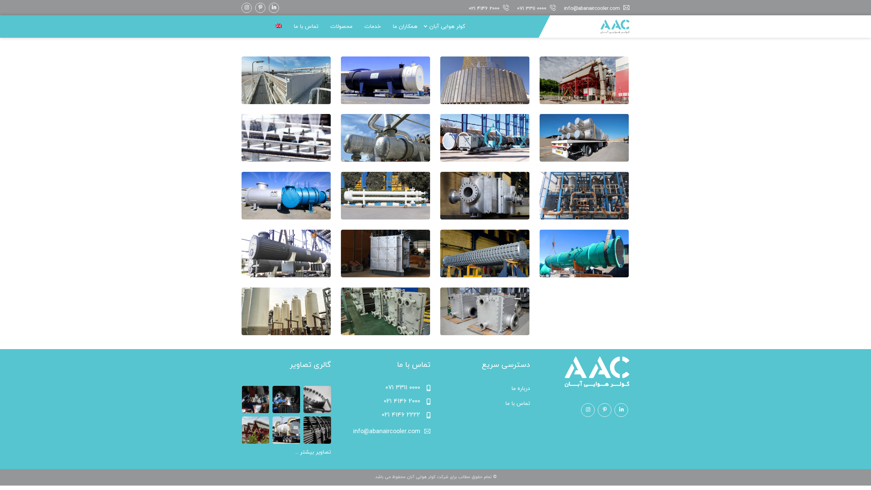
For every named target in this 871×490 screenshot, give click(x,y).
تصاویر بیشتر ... (313, 452)
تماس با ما (306, 26)
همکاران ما (405, 26)
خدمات (372, 26)
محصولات (341, 26)
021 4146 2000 (484, 8)
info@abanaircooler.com (592, 8)
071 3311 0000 (531, 8)
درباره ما (520, 388)
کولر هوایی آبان (447, 26)
